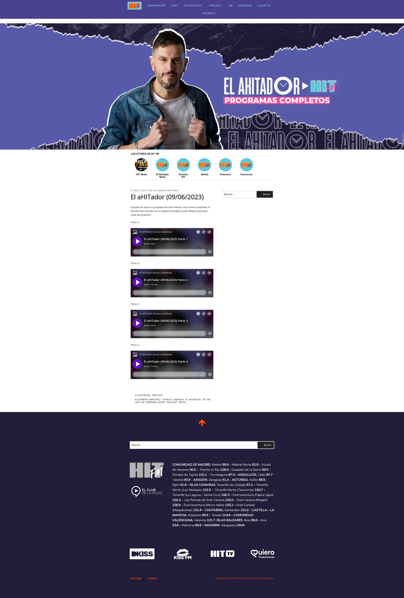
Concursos (245, 5)
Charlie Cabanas (173, 399)
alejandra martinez (148, 399)
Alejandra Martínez (166, 190)
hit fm (207, 399)
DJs (231, 5)
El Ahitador (143, 395)
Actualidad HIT (193, 5)
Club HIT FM (263, 5)
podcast (172, 402)
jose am (140, 402)
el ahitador (193, 399)
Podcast (157, 395)
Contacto (152, 578)
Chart (174, 5)
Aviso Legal (135, 578)
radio (182, 402)
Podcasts (215, 5)
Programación (156, 5)
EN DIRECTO (209, 13)
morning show (155, 402)
